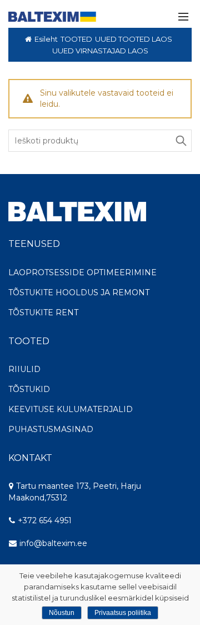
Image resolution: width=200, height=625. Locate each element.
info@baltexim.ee (53, 543)
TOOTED (76, 38)
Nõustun (61, 613)
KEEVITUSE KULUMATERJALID (70, 409)
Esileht (46, 38)
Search (180, 141)
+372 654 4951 (44, 520)
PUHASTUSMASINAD (50, 429)
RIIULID (24, 369)
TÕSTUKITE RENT (43, 312)
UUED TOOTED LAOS (133, 38)
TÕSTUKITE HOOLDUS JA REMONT (78, 292)
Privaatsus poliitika (122, 613)
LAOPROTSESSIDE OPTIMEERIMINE (82, 272)
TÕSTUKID (29, 389)
